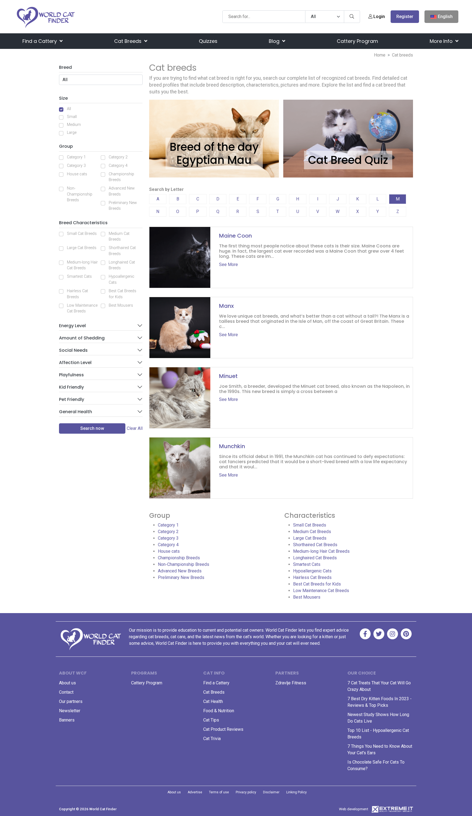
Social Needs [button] (73, 350)
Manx (226, 306)
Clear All (135, 428)
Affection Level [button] (75, 362)
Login (378, 16)
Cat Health (213, 701)
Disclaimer (271, 792)
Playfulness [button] (71, 375)
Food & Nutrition (218, 710)
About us (67, 682)
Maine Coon (235, 236)
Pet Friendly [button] (71, 399)
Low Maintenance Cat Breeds (82, 308)
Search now (92, 428)
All (69, 109)
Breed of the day (214, 147)
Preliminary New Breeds (123, 205)
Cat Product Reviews (223, 729)
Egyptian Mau (214, 160)
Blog (275, 41)
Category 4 (118, 165)
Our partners (70, 701)
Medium (74, 124)
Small (72, 116)
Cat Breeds (128, 41)
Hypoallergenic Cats (121, 279)
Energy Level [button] (72, 326)
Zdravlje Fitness (290, 682)
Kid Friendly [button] (71, 387)
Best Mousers (121, 305)
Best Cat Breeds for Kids (122, 294)
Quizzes (208, 41)
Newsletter (69, 710)
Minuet (228, 376)
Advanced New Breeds (122, 191)
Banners (67, 720)
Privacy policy (246, 792)
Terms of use (219, 792)
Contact (66, 692)
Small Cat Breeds (82, 233)
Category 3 (76, 165)
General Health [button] (75, 412)
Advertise (195, 792)
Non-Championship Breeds (79, 194)
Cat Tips (211, 720)
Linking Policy (296, 792)
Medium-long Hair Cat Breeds (82, 265)
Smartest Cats (79, 276)
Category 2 (118, 157)
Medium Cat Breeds (119, 236)
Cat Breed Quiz (348, 160)
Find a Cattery (40, 41)
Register (404, 16)
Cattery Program (357, 41)
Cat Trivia (212, 738)
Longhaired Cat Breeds (122, 265)
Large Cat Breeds (81, 248)
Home (379, 55)
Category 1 (76, 157)
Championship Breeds (121, 177)
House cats (77, 174)
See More (228, 264)
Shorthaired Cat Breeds (122, 251)
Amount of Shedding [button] (82, 338)
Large (71, 132)
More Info (442, 41)
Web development (353, 809)
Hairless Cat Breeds (77, 294)
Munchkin (232, 446)
